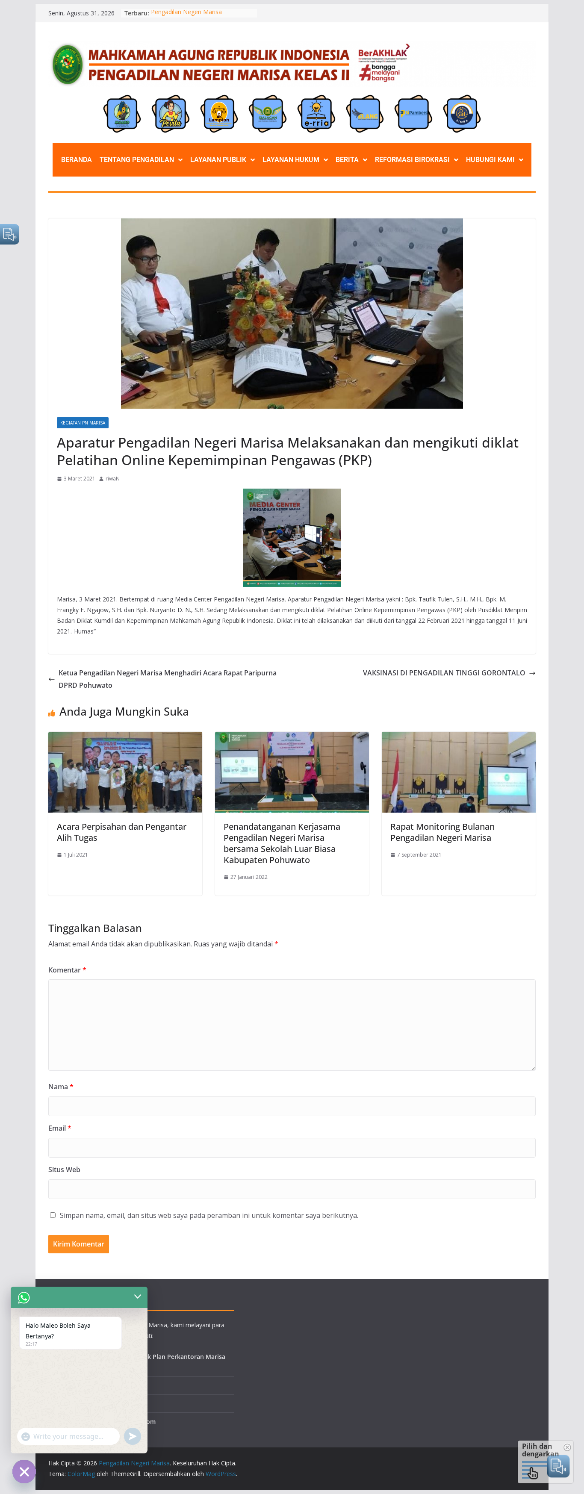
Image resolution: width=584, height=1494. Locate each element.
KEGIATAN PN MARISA (82, 423)
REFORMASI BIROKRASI (412, 160)
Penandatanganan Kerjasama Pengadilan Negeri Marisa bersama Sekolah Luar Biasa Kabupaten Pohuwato (282, 843)
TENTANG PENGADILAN (137, 160)
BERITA (347, 160)
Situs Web (64, 1169)
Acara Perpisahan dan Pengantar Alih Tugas (121, 832)
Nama (61, 1086)
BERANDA (76, 160)
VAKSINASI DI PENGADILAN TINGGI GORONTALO (444, 673)
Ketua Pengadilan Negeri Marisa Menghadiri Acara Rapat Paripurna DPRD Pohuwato (168, 679)
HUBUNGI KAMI (490, 160)
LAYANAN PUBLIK (218, 160)
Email (59, 1128)
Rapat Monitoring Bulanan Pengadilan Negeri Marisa (442, 832)
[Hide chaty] (24, 1471)
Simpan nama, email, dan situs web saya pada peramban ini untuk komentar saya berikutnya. (209, 1215)
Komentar (67, 970)
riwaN (113, 478)
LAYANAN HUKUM (291, 160)
